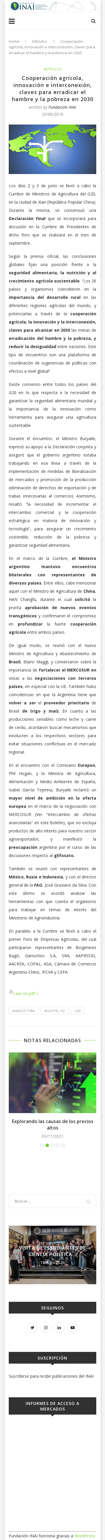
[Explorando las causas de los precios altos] (52, 1082)
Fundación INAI (62, 107)
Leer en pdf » (25, 993)
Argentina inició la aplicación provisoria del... (60, 1251)
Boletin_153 (55, 1011)
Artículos (39, 41)
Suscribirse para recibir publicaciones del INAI (51, 1376)
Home (14, 41)
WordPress (84, 1536)
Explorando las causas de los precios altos (52, 1124)
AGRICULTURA (24, 1011)
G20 (78, 1011)
